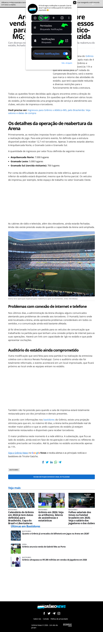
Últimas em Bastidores (25, 526)
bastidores (49, 419)
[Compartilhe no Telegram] (60, 462)
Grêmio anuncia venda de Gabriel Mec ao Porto (44, 547)
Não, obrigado (67, 63)
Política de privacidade (59, 619)
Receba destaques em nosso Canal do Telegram (51, 477)
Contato (46, 619)
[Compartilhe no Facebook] (43, 462)
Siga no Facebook (44, 613)
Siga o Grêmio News (18, 452)
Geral (24, 544)
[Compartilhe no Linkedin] (51, 462)
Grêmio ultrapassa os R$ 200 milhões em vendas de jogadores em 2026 (54, 560)
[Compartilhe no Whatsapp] (56, 462)
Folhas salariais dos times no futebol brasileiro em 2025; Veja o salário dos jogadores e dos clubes (81, 518)
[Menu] (10, 4)
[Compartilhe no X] (47, 462)
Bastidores (13, 470)
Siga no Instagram (58, 613)
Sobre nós (37, 619)
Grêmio (89, 56)
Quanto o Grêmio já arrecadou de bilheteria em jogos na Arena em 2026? (55, 533)
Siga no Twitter (49, 613)
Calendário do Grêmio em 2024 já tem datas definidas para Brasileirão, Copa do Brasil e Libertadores (21, 518)
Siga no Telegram (54, 613)
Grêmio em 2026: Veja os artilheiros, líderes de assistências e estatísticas (50, 516)
